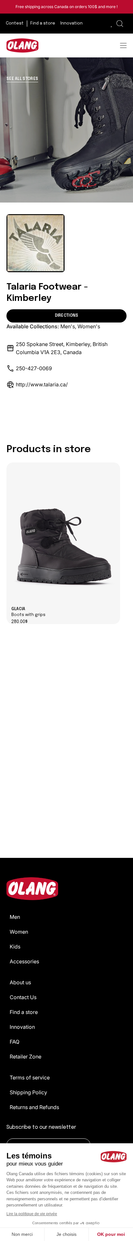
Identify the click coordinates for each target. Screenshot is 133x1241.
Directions (66, 316)
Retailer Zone (25, 1056)
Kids (15, 946)
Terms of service (30, 1077)
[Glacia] (63, 534)
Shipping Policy (28, 1092)
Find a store (24, 1012)
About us (20, 982)
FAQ (14, 1041)
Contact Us (23, 997)
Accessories (24, 961)
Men (15, 917)
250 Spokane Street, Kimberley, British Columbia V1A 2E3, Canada (61, 348)
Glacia (28, 612)
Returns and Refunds (34, 1107)
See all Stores (22, 79)
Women (19, 931)
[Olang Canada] (22, 45)
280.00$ (19, 622)
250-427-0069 (34, 368)
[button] (120, 23)
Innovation (22, 1027)
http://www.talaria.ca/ (42, 384)
